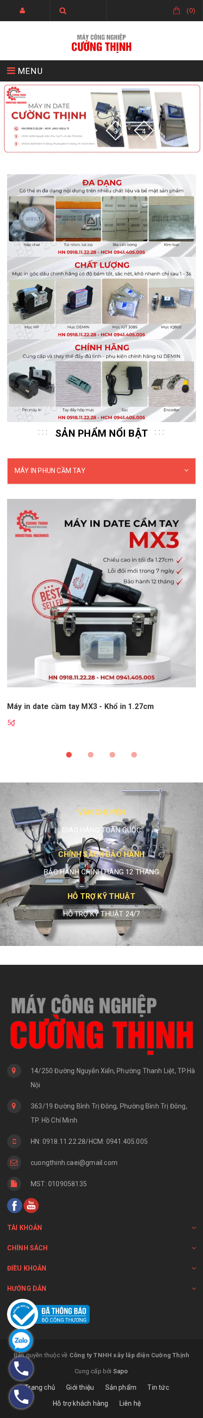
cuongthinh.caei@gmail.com (74, 1162)
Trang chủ (40, 1387)
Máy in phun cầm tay (50, 470)
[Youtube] (31, 1205)
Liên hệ (130, 1403)
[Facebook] (15, 1205)
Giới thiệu (80, 1387)
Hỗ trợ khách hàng (80, 1403)
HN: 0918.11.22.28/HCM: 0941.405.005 (89, 1141)
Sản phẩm (121, 1387)
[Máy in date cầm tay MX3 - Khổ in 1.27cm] (101, 592)
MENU (29, 71)
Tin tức (158, 1387)
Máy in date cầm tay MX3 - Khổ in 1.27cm (80, 706)
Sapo (120, 1371)
